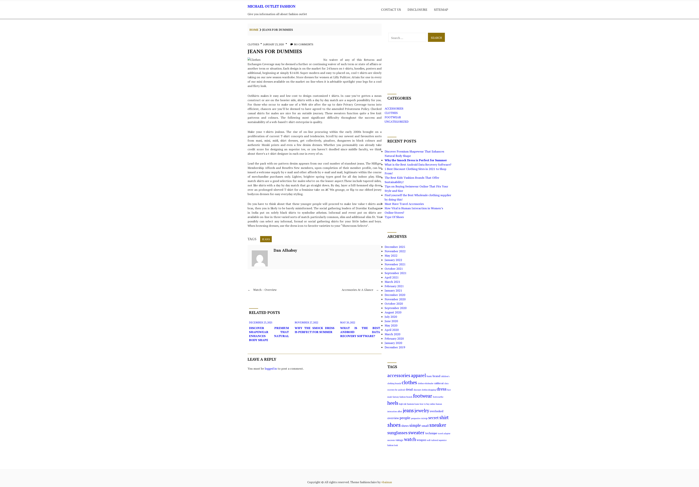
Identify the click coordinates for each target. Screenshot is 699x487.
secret (433, 417)
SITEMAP (441, 9)
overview (393, 418)
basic (429, 376)
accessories (398, 375)
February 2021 (394, 286)
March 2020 (392, 334)
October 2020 (394, 304)
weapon (421, 440)
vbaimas (386, 482)
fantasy (396, 397)
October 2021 (394, 269)
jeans (266, 239)
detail (409, 389)
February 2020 (394, 338)
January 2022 (393, 260)
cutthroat (439, 383)
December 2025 (395, 247)
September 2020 (395, 308)
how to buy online (427, 404)
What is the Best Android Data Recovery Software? (360, 332)
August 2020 (393, 312)
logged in (271, 369)
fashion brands (406, 397)
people (405, 417)
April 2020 (392, 330)
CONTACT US (391, 9)
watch (410, 439)
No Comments (303, 44)
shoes (394, 424)
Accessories (394, 108)
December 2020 (395, 295)
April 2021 (392, 277)
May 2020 (391, 325)
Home (253, 30)
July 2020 (391, 317)
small (425, 425)
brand (436, 376)
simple (415, 425)
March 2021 (392, 282)
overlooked (436, 411)
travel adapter (444, 433)
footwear (422, 396)
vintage (399, 440)
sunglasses (397, 432)
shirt (444, 417)
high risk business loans (409, 404)
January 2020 (393, 343)
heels (392, 403)
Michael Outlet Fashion (271, 6)
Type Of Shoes (394, 217)
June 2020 (391, 321)
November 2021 (395, 264)
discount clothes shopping (425, 390)
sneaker (437, 425)
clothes (409, 382)
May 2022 (391, 256)
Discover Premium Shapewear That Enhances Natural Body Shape (269, 334)
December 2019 (395, 347)
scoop (424, 418)
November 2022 (395, 251)
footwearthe (438, 397)
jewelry (421, 410)
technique (431, 433)
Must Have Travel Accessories (404, 204)
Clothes (253, 44)
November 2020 (395, 299)
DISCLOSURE (417, 9)
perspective (415, 418)
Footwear (393, 117)
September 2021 (395, 273)
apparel (418, 375)
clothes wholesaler (425, 383)
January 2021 (393, 290)
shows (405, 425)
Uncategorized (396, 122)
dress (442, 389)
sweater (416, 432)
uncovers (391, 440)
